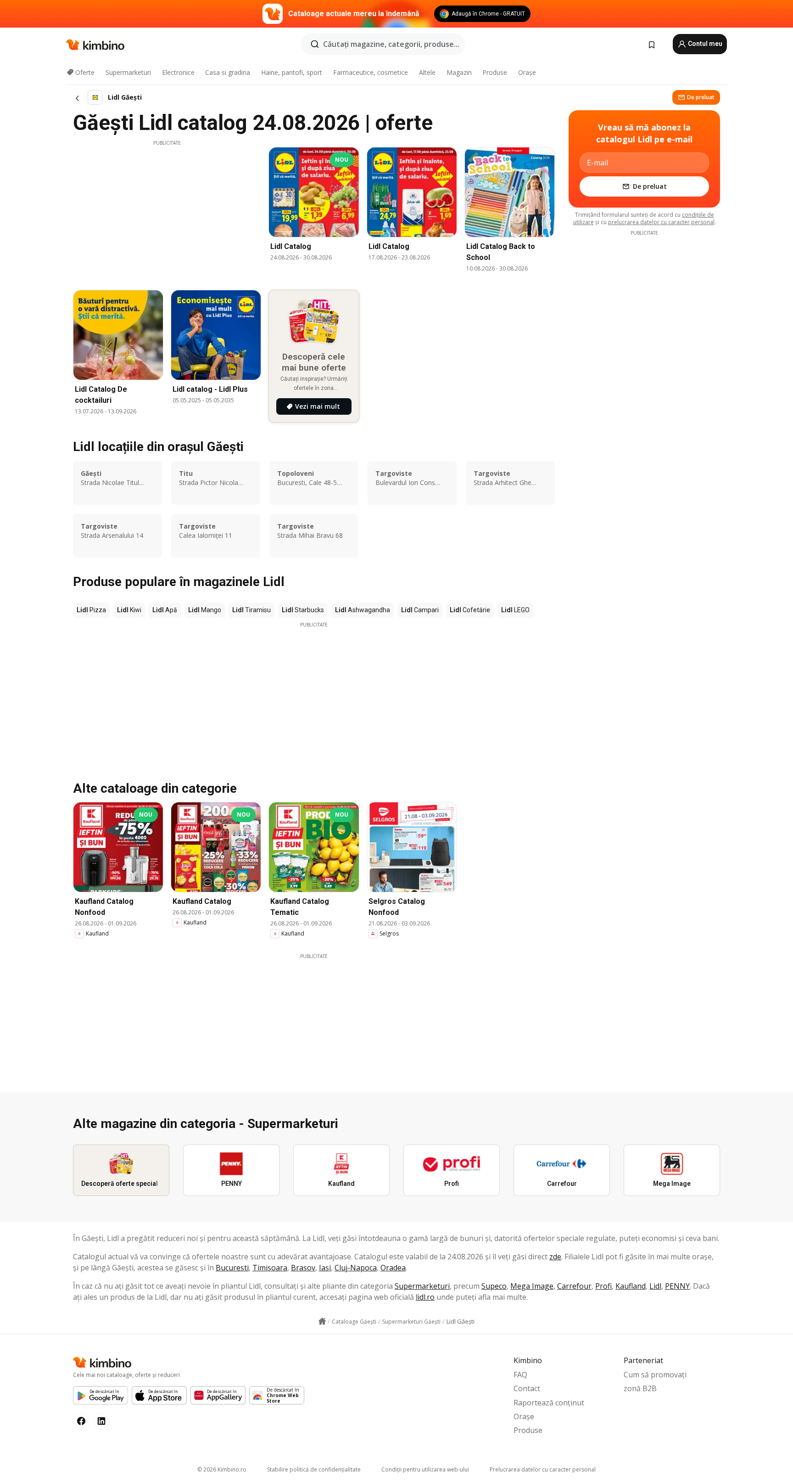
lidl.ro (425, 1297)
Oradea (393, 1268)
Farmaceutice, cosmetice (370, 72)
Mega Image (531, 1286)
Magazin (459, 72)
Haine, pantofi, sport (291, 72)
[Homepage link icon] (322, 1321)
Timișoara (269, 1268)
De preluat (701, 97)
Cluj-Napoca (356, 1268)
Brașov (303, 1268)
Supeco (494, 1286)
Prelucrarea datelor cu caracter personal (543, 1469)
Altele (427, 72)
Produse (494, 72)
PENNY (677, 1286)
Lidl (655, 1286)
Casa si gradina (227, 72)
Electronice (178, 72)
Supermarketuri (128, 72)
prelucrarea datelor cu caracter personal (661, 222)
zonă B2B (640, 1388)
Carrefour (574, 1286)
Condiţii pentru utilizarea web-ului (425, 1469)
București (232, 1268)
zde (555, 1257)
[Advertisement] (167, 211)
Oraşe (527, 72)
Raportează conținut (549, 1403)
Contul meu (704, 43)
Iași (325, 1268)
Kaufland (630, 1286)
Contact (527, 1388)
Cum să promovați (655, 1375)
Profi (603, 1286)
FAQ (520, 1375)
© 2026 (221, 1469)
